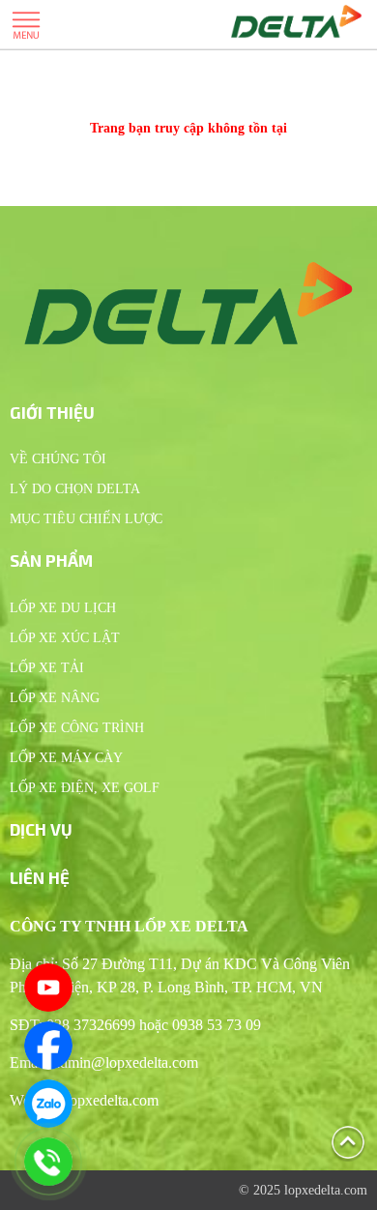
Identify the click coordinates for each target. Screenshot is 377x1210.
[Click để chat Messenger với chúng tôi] (48, 1045)
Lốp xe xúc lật (65, 638)
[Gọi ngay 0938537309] (48, 1161)
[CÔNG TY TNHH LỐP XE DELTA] (296, 24)
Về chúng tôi (58, 459)
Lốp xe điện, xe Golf (85, 788)
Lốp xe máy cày (66, 758)
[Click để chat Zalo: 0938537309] (48, 1103)
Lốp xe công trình (77, 728)
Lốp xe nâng (55, 698)
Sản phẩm (51, 560)
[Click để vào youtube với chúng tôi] (48, 987)
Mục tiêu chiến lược (86, 519)
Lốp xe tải (47, 668)
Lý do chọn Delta (75, 489)
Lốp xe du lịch (63, 608)
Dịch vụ (41, 829)
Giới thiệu (52, 412)
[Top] (348, 1141)
